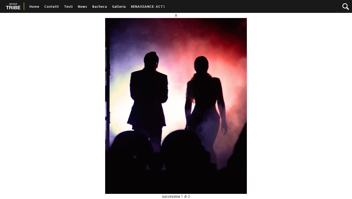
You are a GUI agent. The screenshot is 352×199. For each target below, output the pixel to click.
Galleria (119, 6)
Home (34, 6)
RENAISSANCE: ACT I (148, 6)
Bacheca (99, 6)
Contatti (51, 6)
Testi (68, 6)
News (82, 6)
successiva (171, 196)
